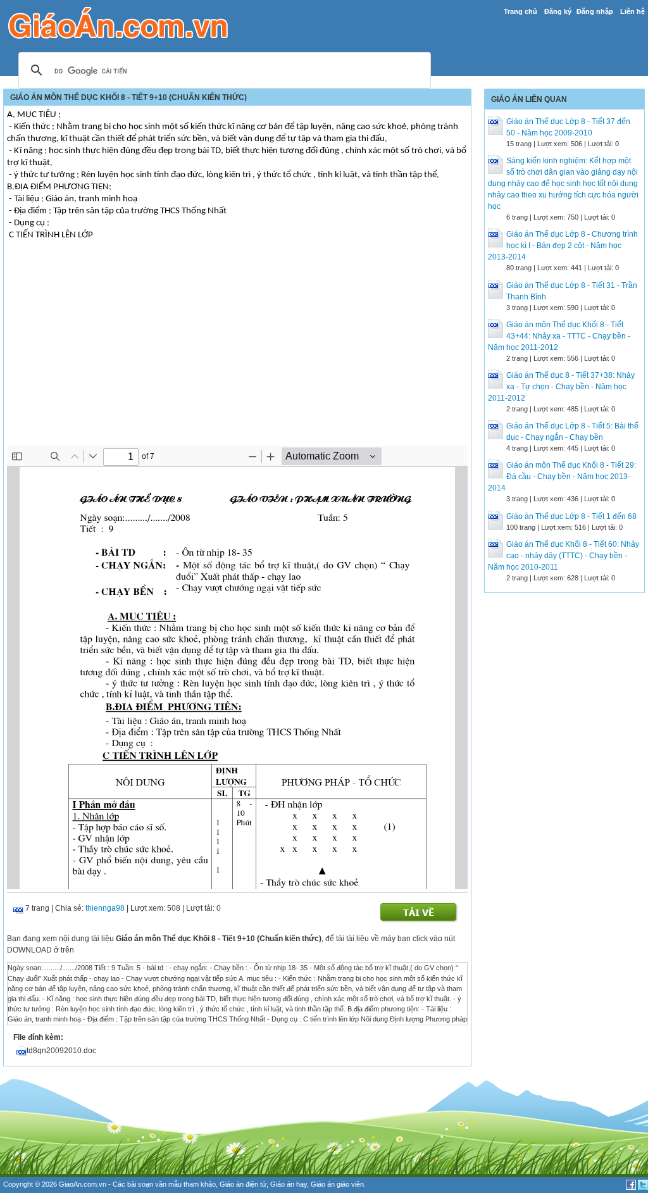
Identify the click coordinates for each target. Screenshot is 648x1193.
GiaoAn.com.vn (82, 1184)
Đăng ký (557, 11)
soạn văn (152, 1184)
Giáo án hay (288, 1184)
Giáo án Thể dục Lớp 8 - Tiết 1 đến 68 (571, 516)
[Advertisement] (237, 351)
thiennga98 (105, 908)
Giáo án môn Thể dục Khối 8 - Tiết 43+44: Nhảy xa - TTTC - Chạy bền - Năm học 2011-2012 (559, 336)
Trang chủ (520, 11)
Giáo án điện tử (243, 1184)
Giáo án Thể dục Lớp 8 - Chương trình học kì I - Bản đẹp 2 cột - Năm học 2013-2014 (563, 245)
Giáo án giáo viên (337, 1184)
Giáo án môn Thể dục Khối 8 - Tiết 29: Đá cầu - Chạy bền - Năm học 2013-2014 (562, 476)
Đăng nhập (594, 11)
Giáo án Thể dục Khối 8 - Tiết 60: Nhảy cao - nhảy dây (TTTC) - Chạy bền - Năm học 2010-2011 (563, 556)
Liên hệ (632, 11)
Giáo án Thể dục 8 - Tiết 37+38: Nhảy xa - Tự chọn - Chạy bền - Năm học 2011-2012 (561, 387)
